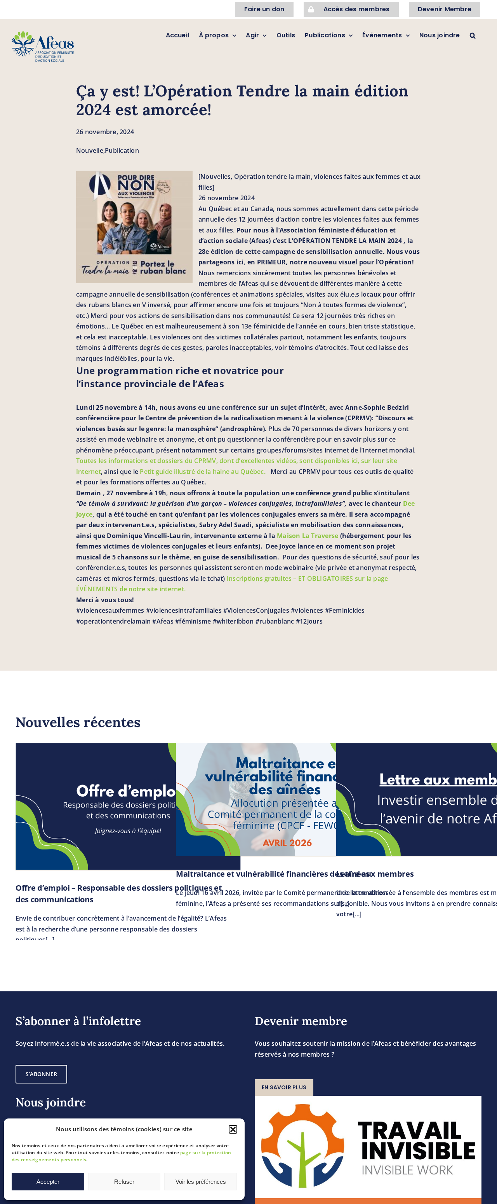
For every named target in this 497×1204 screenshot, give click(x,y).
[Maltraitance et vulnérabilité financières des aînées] (288, 799)
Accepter (47, 1181)
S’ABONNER (41, 1074)
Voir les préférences (201, 1181)
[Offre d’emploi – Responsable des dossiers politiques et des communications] (128, 806)
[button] (233, 1129)
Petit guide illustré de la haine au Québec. (205, 471)
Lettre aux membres (375, 873)
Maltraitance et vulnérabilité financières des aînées (272, 873)
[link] (307, 535)
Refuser (124, 1181)
